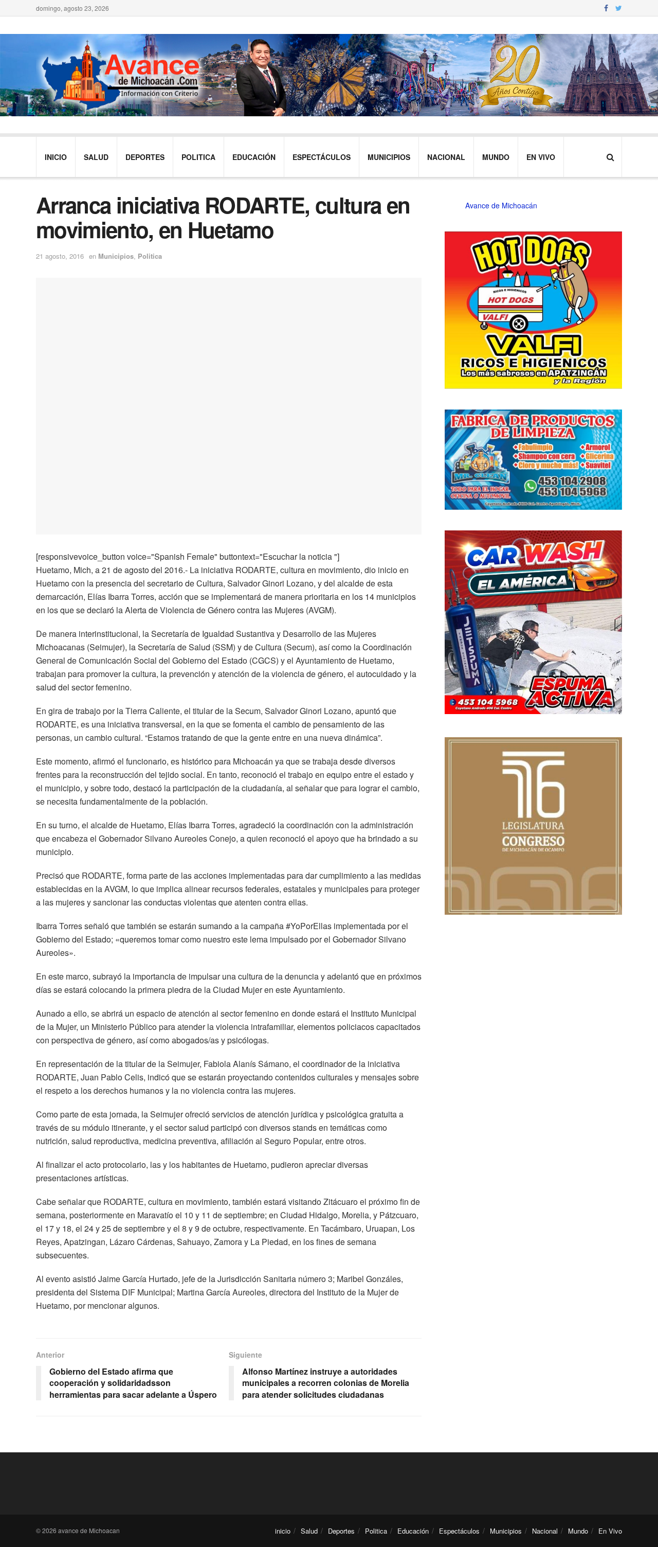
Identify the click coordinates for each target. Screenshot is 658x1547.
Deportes (144, 157)
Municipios (389, 157)
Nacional (446, 157)
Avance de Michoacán (501, 205)
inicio (56, 157)
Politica (198, 157)
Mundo (495, 157)
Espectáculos (322, 157)
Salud (96, 157)
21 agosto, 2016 (60, 256)
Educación (254, 157)
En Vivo (540, 157)
